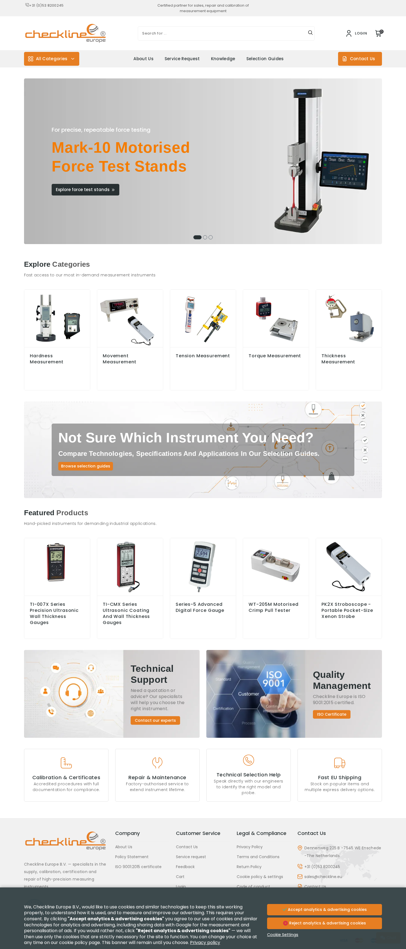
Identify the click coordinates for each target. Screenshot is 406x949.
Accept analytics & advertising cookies (327, 909)
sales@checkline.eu (323, 876)
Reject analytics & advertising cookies (327, 923)
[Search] (310, 33)
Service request (182, 59)
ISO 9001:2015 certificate (138, 866)
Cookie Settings (282, 934)
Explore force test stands (83, 189)
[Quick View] (57, 594)
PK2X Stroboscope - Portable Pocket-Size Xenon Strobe (347, 610)
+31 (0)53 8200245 (46, 5)
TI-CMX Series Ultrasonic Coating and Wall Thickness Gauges (126, 613)
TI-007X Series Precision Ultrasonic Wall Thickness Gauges (54, 613)
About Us (143, 59)
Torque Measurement (275, 356)
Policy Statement (132, 857)
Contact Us (362, 59)
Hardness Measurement (47, 359)
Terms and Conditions (258, 857)
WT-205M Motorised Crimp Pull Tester (273, 607)
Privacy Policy (250, 847)
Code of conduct (253, 886)
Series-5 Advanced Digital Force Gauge (200, 607)
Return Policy (249, 866)
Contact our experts (155, 720)
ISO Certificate (331, 714)
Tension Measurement (203, 356)
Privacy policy (205, 942)
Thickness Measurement (338, 359)
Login (181, 886)
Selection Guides (265, 59)
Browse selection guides (85, 466)
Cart (180, 876)
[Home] (66, 845)
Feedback (185, 866)
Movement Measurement (119, 359)
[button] (197, 237)
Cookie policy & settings (260, 876)
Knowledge (223, 59)
